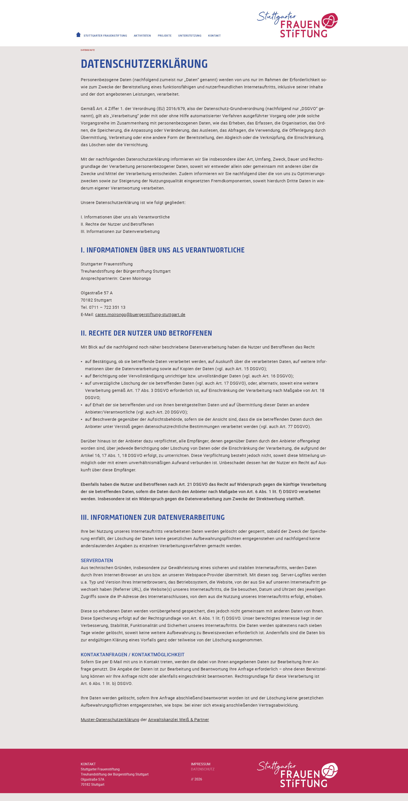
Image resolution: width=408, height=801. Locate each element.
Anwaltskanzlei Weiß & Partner (178, 719)
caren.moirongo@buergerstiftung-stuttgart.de (140, 314)
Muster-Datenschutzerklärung (110, 719)
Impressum (200, 764)
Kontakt (214, 35)
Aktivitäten (142, 35)
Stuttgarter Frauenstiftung (105, 35)
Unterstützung (189, 35)
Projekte (165, 35)
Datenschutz (203, 769)
